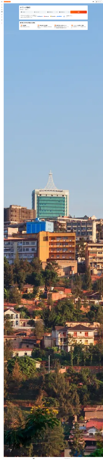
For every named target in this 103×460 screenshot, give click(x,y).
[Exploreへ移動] (1, 15)
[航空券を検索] (1, 5)
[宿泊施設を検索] (1, 7)
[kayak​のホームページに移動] (7, 1)
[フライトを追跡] (1, 17)
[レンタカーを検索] (1, 9)
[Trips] (1, 20)
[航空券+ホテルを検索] (1, 12)
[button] (2, 1)
